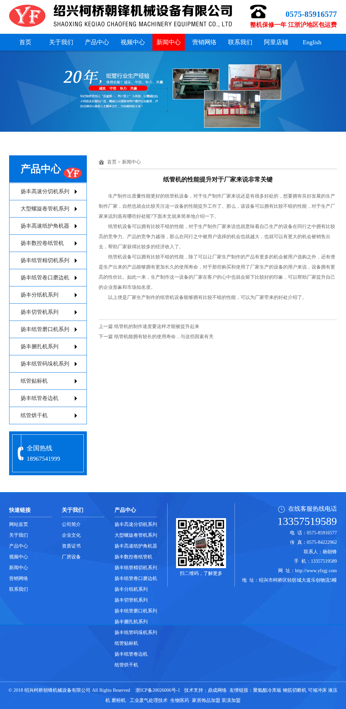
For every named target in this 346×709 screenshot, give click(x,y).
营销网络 (204, 42)
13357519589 (307, 521)
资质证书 (71, 546)
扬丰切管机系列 (39, 312)
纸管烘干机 (34, 415)
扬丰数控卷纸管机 (42, 243)
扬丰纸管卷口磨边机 (45, 277)
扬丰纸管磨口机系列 (45, 329)
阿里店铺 (276, 42)
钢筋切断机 (294, 690)
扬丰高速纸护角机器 (45, 226)
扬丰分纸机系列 (39, 295)
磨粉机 (119, 700)
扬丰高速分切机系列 (45, 191)
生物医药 (179, 700)
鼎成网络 (217, 690)
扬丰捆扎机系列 (39, 346)
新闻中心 (168, 42)
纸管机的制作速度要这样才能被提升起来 (156, 326)
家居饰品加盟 (206, 700)
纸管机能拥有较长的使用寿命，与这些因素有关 (164, 336)
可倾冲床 (317, 690)
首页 (25, 42)
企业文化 (71, 535)
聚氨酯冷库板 (267, 690)
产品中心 (97, 42)
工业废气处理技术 (149, 700)
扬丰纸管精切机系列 (45, 260)
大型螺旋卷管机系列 (45, 208)
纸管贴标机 (34, 381)
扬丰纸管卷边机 (39, 398)
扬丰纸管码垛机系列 (45, 363)
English (312, 42)
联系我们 (240, 42)
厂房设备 (71, 556)
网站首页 (18, 524)
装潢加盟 (231, 700)
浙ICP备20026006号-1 (157, 690)
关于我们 (61, 42)
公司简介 (71, 524)
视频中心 (133, 42)
